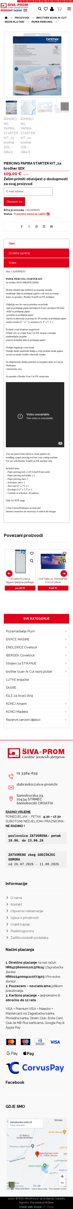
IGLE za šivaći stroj (19, 696)
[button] (22, 226)
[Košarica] (59, 9)
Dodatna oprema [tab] (19, 253)
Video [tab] (12, 262)
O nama (16, 898)
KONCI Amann (16, 704)
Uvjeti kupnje (20, 924)
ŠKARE (11, 688)
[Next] (63, 573)
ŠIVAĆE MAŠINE (17, 639)
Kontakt (16, 904)
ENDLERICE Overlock (21, 647)
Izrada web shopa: (30, 1206)
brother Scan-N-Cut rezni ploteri (29, 671)
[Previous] (9, 573)
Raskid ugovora (22, 931)
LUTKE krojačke (17, 679)
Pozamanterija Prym (20, 631)
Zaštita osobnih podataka (29, 938)
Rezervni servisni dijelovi (23, 720)
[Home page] (6, 17)
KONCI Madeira (17, 712)
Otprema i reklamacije (27, 911)
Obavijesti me (14, 201)
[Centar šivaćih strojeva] (14, 7)
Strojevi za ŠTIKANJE (21, 663)
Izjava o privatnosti (25, 918)
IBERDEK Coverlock (20, 655)
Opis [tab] (12, 243)
